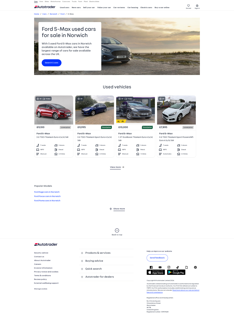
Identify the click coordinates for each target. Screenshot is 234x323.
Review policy (40, 279)
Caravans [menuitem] (66, 1)
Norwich (53, 14)
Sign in (197, 8)
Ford (62, 14)
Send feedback (157, 258)
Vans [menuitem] (41, 1)
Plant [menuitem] (86, 1)
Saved (188, 8)
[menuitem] (64, 8)
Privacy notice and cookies (46, 272)
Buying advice (94, 261)
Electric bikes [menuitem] (94, 1)
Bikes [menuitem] (47, 1)
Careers (37, 264)
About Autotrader (42, 261)
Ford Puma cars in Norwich (47, 201)
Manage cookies (40, 289)
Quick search (93, 269)
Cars (44, 14)
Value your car (104, 8)
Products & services (97, 253)
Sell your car (89, 8)
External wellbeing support (46, 283)
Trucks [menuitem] (74, 1)
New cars (76, 8)
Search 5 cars (51, 63)
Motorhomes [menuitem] (56, 1)
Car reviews (119, 8)
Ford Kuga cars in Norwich (46, 192)
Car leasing (132, 8)
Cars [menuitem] (36, 1)
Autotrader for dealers (99, 277)
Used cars (64, 8)
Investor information (43, 268)
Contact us (39, 257)
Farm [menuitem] (80, 1)
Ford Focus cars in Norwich (47, 196)
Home (36, 14)
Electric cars (146, 8)
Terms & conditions (42, 276)
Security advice (41, 253)
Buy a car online (162, 8)
